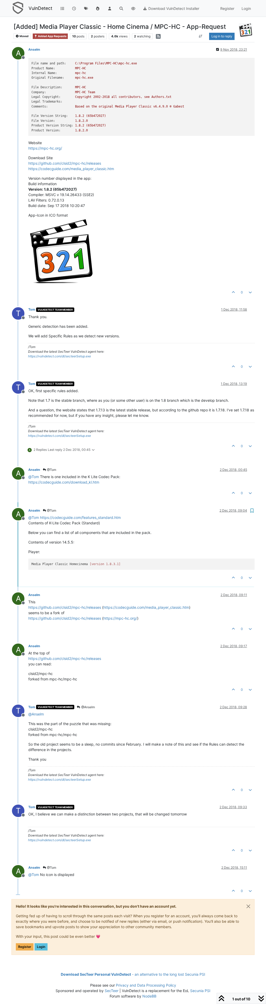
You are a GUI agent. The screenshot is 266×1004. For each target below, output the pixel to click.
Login (41, 947)
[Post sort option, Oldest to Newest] (200, 36)
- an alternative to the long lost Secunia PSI (133, 974)
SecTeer (111, 990)
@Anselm (88, 707)
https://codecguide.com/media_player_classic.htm (71, 168)
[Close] (248, 906)
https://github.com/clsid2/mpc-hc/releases (64, 163)
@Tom (51, 470)
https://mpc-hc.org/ (45, 148)
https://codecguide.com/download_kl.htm (63, 482)
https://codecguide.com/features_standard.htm (80, 517)
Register (24, 947)
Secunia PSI (200, 990)
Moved (24, 36)
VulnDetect (40, 8)
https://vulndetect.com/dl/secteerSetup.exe (59, 356)
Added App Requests (51, 36)
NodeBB (149, 996)
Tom (31, 309)
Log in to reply (221, 36)
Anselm (34, 49)
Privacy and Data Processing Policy (146, 985)
